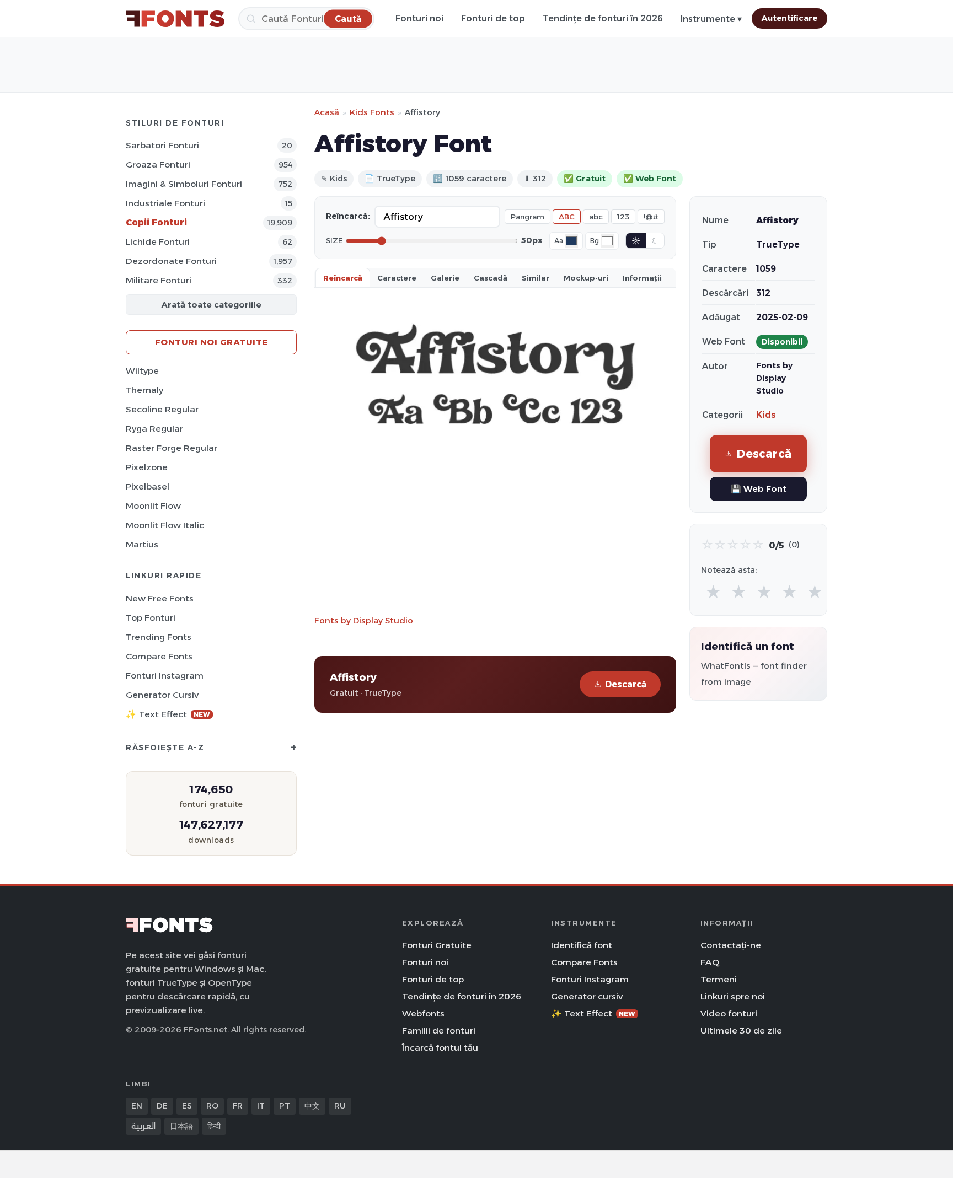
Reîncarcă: (348, 216)
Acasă (326, 112)
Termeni (718, 979)
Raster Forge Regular (171, 448)
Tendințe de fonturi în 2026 (603, 18)
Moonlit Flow (153, 506)
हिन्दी (214, 1126)
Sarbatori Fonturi (162, 145)
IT (261, 1106)
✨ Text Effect (168, 714)
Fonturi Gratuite (437, 945)
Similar (535, 277)
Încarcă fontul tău (440, 1047)
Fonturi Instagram (165, 675)
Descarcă (625, 684)
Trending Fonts (158, 637)
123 (623, 216)
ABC (567, 216)
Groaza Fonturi (158, 164)
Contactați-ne (730, 945)
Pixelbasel (147, 486)
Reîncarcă (342, 277)
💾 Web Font (758, 488)
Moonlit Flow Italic (165, 525)
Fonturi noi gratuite (211, 342)
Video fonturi (728, 1013)
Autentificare (789, 18)
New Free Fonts (160, 598)
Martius (142, 544)
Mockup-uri (586, 277)
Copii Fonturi (156, 222)
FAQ (709, 962)
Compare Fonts (159, 656)
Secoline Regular (162, 409)
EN (136, 1106)
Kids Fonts (372, 112)
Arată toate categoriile (211, 304)
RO (212, 1106)
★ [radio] (713, 592)
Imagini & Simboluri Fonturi (184, 184)
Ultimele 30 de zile (741, 1030)
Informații (642, 277)
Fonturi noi (419, 18)
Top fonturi (150, 617)
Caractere (396, 277)
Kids (766, 415)
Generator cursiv (162, 695)
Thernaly (144, 390)
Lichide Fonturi (158, 241)
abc (596, 216)
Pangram (527, 216)
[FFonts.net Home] (175, 19)
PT (284, 1106)
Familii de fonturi (438, 1030)
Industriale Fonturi (165, 203)
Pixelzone (147, 467)
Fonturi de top (493, 18)
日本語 (181, 1126)
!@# (651, 216)
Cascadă (490, 277)
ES (187, 1106)
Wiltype (142, 370)
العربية (143, 1126)
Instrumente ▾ (711, 19)
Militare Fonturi (158, 280)
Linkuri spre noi (732, 996)
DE (162, 1106)
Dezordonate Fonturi (171, 261)
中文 (312, 1106)
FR (238, 1106)
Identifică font (581, 945)
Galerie (445, 277)
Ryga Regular (154, 428)
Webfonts (423, 1013)
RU (340, 1106)
